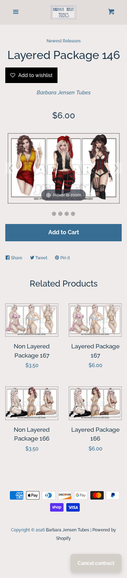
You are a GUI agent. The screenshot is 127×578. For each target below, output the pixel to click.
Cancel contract (96, 563)
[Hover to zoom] (64, 168)
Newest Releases (64, 41)
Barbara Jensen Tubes (64, 92)
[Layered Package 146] (54, 214)
